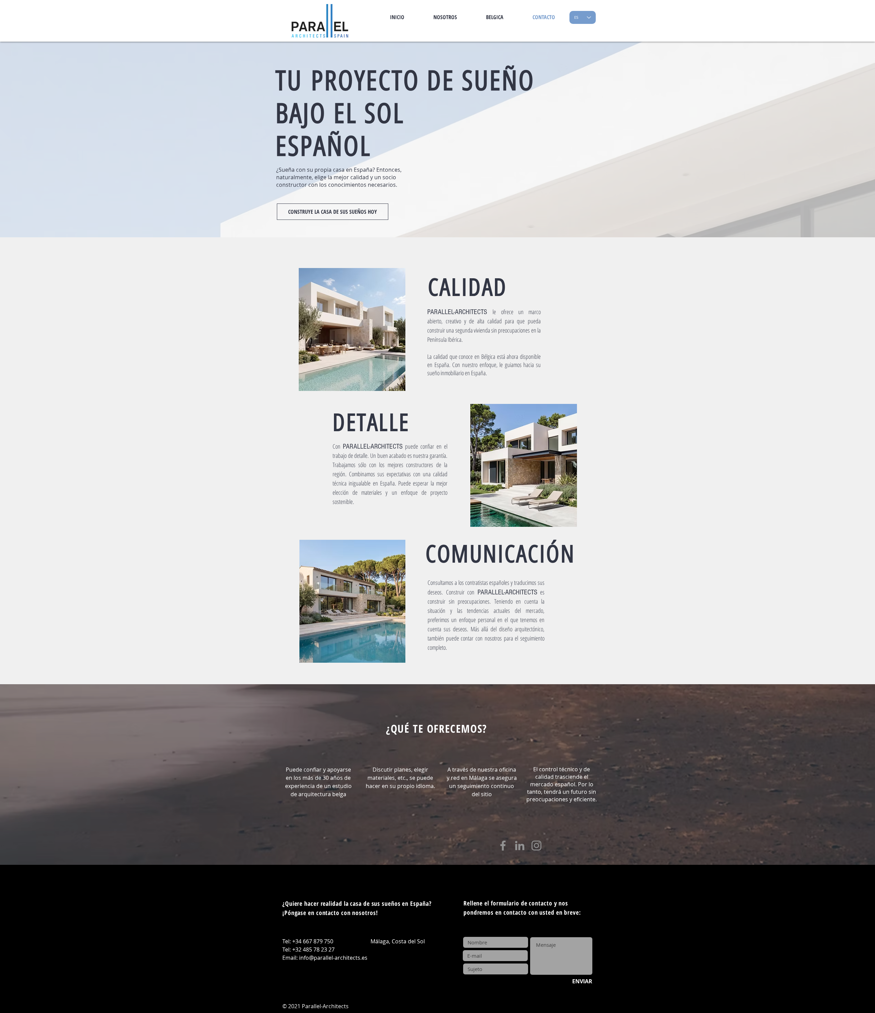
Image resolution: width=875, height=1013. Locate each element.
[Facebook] (503, 845)
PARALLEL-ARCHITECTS (373, 446)
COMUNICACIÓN (500, 553)
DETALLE (371, 422)
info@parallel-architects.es (333, 957)
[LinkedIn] (519, 845)
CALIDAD (467, 287)
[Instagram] (536, 845)
